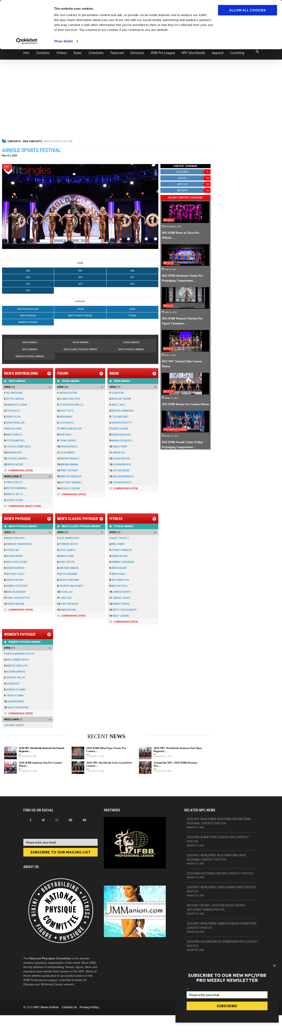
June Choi (64, 597)
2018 (80, 277)
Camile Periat (118, 446)
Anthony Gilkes (14, 574)
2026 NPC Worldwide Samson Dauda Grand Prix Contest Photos (222, 925)
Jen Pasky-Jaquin (14, 725)
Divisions (137, 53)
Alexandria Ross (120, 464)
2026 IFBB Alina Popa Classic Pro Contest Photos (218, 839)
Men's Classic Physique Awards (80, 349)
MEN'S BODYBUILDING (28, 309)
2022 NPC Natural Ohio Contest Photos (182, 364)
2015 (80, 284)
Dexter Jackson (14, 398)
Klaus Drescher (67, 603)
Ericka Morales (67, 446)
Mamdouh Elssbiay (15, 404)
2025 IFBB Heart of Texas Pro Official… (180, 235)
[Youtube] (84, 820)
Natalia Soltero (67, 392)
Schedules (96, 53)
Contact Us (69, 1007)
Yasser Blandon (14, 568)
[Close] (274, 965)
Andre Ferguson (14, 538)
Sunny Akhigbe (14, 603)
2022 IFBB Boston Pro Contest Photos (185, 404)
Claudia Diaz (12, 683)
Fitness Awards (131, 342)
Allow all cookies (247, 10)
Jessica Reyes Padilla (70, 404)
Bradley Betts (13, 494)
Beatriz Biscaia (118, 428)
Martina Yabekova (69, 476)
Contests (43, 53)
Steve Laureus (66, 550)
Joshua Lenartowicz (17, 446)
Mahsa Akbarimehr (121, 476)
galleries (192, 172)
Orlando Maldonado (70, 585)
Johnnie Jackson (15, 458)
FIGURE (80, 309)
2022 (28, 270)
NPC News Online (46, 1007)
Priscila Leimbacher (121, 410)
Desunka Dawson (14, 671)
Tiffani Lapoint (67, 440)
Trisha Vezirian (14, 695)
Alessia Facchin (119, 458)
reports (193, 190)
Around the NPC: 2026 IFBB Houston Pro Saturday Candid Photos (216, 907)
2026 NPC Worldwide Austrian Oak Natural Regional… (41, 750)
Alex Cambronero (68, 538)
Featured (117, 53)
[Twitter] (43, 820)
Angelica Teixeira (120, 398)
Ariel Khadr (116, 544)
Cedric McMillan (14, 422)
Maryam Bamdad (67, 464)
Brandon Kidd (66, 609)
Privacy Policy (89, 1007)
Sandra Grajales (68, 458)
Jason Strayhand (68, 580)
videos (193, 178)
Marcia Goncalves (120, 440)
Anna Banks (64, 416)
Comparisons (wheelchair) (24, 506)
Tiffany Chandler (120, 550)
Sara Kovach (117, 574)
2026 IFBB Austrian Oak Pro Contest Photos (40, 764)
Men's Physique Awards (131, 349)
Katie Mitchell (118, 585)
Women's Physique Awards (29, 356)
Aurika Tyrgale (119, 603)
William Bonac (13, 392)
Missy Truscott (119, 538)
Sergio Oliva (12, 416)
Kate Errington (119, 580)
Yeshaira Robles (120, 482)
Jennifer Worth (120, 591)
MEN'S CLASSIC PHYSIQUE (80, 315)
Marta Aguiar (117, 568)
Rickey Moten (66, 562)
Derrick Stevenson (16, 585)
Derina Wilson (118, 556)
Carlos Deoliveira (15, 562)
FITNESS (132, 315)
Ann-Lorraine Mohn (16, 659)
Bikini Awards (29, 342)
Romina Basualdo (120, 434)
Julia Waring (66, 452)
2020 (132, 270)
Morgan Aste (13, 452)
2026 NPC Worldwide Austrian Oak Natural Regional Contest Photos (219, 821)
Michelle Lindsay (68, 488)
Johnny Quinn (13, 500)
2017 (132, 277)
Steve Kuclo (12, 410)
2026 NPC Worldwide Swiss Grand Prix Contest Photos (221, 889)
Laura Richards (14, 701)
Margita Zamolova (15, 665)
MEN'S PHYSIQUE (28, 315)
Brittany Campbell (69, 482)
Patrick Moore (13, 464)
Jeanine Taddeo (119, 597)
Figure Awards (80, 342)
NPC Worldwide (193, 53)
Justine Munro (119, 470)
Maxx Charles (13, 434)
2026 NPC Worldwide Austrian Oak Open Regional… (178, 750)
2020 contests (32, 141)
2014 (132, 284)
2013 (28, 290)
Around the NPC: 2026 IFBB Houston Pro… (175, 764)
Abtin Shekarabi (67, 574)
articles (193, 184)
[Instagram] (56, 820)
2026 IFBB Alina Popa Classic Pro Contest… (106, 750)
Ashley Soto (65, 410)
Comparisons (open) (20, 470)
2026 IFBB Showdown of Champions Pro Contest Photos (222, 944)
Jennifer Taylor (14, 677)
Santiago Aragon (68, 568)
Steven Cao (11, 550)
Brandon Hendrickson (18, 544)
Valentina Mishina (16, 707)
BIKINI (132, 309)
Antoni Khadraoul (15, 488)
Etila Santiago (118, 416)
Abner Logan (65, 556)
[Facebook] (30, 820)
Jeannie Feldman (14, 689)
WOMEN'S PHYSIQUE (28, 322)
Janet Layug (117, 404)
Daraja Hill (117, 452)
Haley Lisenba (119, 615)
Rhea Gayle (64, 434)
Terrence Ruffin (67, 544)
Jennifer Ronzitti (120, 422)
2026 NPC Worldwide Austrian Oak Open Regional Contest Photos (216, 857)
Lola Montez (65, 422)
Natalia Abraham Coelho (19, 653)
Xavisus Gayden (13, 580)
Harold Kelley (13, 482)
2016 (28, 284)
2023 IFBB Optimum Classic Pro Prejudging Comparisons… (182, 278)
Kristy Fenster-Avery (123, 609)
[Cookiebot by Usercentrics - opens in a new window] (27, 41)
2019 (28, 277)
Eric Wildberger (14, 591)
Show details (63, 41)
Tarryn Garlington (69, 428)
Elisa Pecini (116, 392)
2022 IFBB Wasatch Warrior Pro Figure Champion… (182, 321)
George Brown (13, 556)
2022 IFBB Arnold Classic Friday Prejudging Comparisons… (182, 444)
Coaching (237, 53)
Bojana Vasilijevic (68, 398)
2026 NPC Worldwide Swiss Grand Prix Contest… (109, 764)
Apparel (217, 53)
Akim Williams (12, 428)
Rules (78, 53)
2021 (80, 270)
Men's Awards (29, 349)
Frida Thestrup (67, 470)
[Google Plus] (70, 820)
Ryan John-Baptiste (17, 597)
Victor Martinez (14, 440)
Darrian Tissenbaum (121, 562)
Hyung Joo (65, 591)
